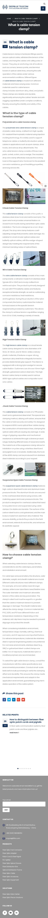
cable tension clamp (13, 80)
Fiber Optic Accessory (10, 877)
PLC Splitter (6, 860)
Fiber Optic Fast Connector (12, 850)
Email (23, 699)
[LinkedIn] (16, 913)
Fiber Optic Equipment (11, 880)
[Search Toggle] (44, 3)
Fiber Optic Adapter (10, 853)
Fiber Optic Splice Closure (12, 863)
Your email (7, 800)
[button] (18, 768)
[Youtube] (10, 913)
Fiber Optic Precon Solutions (13, 897)
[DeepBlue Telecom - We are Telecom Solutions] (15, 7)
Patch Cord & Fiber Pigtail (12, 857)
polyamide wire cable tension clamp (21, 128)
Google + (18, 699)
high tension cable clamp (16, 345)
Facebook (4, 699)
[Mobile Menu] (43, 8)
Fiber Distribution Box (10, 867)
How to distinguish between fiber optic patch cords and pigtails (27, 720)
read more (14, 733)
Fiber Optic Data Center (11, 894)
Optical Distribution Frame (12, 870)
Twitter (9, 699)
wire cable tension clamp (16, 275)
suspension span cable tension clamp (22, 486)
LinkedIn (13, 699)
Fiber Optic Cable (9, 873)
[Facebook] (5, 913)
